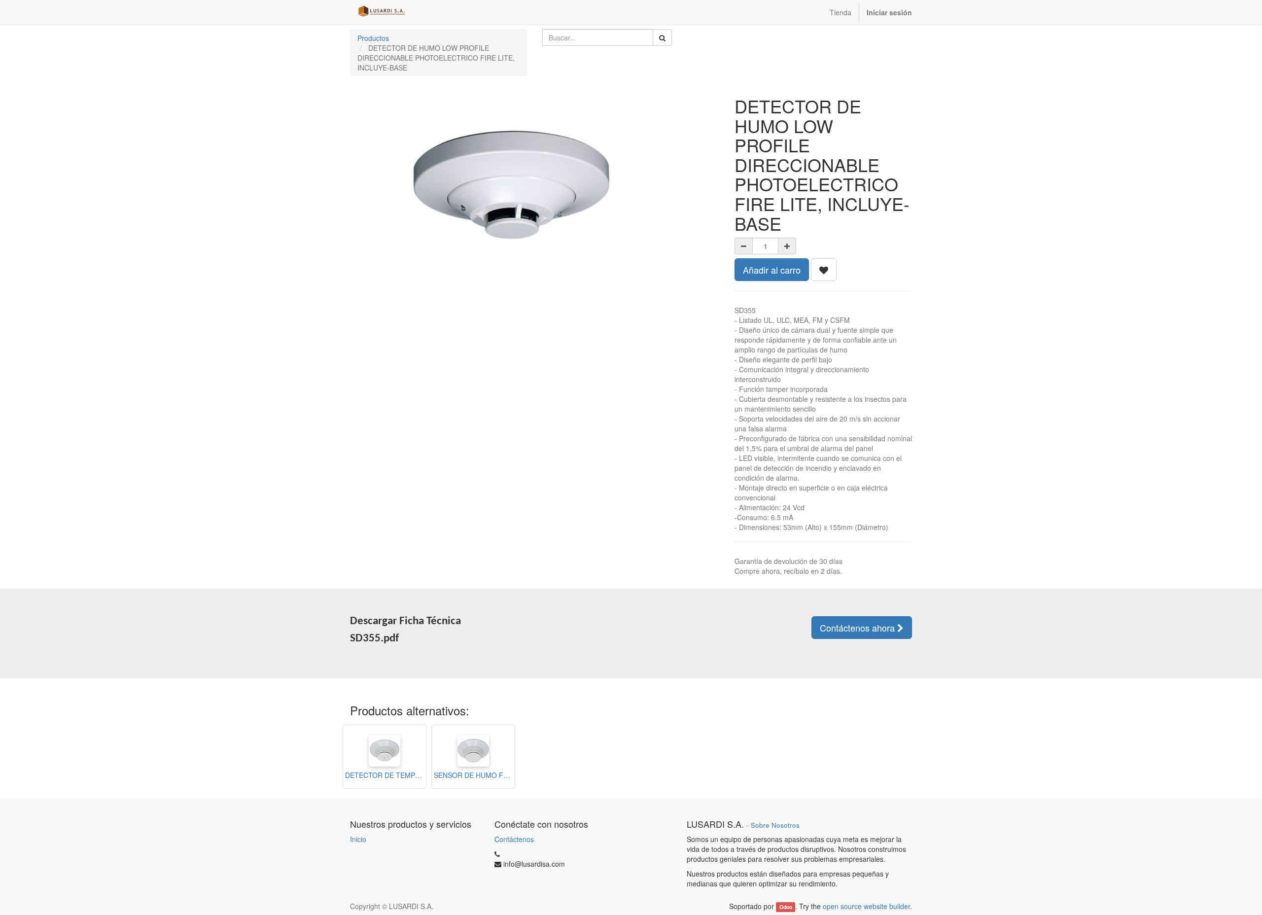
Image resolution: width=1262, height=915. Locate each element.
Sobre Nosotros (775, 825)
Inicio (358, 839)
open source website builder (866, 906)
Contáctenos (514, 839)
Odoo (785, 907)
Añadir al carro (772, 269)
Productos (373, 38)
